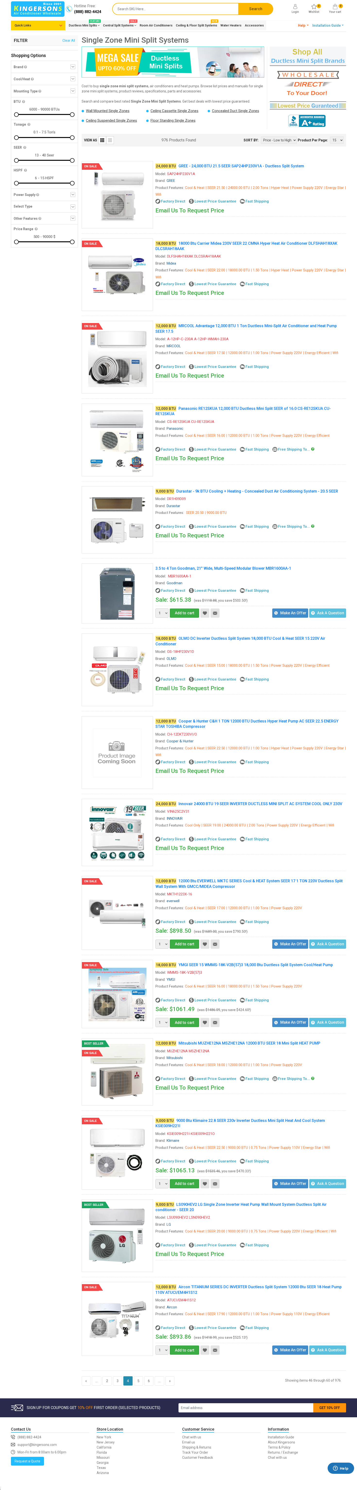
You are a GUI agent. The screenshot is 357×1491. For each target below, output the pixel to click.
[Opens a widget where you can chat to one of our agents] (340, 1475)
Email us (188, 1442)
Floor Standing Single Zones (173, 120)
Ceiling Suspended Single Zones (111, 120)
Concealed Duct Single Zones (235, 111)
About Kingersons (281, 1442)
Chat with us (191, 1437)
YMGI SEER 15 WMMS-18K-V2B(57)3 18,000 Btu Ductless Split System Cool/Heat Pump (255, 965)
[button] (303, 25)
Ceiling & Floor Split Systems (196, 24)
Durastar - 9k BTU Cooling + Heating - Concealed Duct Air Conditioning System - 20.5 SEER (257, 491)
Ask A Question (330, 613)
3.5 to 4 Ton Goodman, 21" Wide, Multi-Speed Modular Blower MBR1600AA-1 (223, 568)
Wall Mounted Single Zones (107, 111)
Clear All (68, 40)
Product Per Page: (313, 140)
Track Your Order (195, 1452)
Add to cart (184, 613)
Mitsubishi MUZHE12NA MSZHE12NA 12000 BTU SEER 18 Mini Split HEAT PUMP (249, 1043)
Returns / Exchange (283, 1452)
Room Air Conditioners (156, 25)
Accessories (254, 25)
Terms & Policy (279, 1447)
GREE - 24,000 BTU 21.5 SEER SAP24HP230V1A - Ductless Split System (241, 166)
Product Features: (169, 188)
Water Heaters (231, 25)
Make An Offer (293, 613)
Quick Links (23, 25)
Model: (160, 174)
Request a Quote (27, 1461)
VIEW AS (90, 140)
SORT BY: (251, 140)
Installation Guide (281, 1437)
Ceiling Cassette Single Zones (174, 111)
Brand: (160, 180)
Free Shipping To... (294, 449)
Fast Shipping (257, 201)
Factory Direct (173, 201)
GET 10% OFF (329, 1408)
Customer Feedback (197, 1457)
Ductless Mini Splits (84, 24)
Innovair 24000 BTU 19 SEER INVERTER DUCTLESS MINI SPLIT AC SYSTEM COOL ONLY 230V (260, 804)
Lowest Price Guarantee (215, 201)
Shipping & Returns (196, 1447)
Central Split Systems (119, 24)
